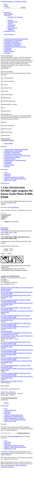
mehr (15, 232)
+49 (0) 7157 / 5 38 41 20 (8, 392)
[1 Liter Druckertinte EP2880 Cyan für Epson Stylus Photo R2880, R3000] (17, 309)
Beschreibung (4, 227)
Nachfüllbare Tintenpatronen (12, 152)
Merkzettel (11, 29)
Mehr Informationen (21, 465)
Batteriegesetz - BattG (10, 180)
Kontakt (6, 403)
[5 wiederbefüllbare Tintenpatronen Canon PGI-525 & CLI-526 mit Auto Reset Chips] (17, 334)
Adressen (10, 23)
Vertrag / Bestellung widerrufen (9, 398)
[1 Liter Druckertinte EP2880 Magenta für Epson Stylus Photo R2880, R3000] (17, 293)
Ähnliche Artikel (5, 287)
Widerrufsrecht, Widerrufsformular (13, 416)
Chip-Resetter (8, 162)
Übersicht (10, 20)
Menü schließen (8, 14)
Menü (5, 4)
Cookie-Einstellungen (10, 410)
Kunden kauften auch (16, 287)
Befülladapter (8, 163)
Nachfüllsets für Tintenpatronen (13, 154)
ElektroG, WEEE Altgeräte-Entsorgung (15, 178)
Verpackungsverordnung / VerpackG (14, 177)
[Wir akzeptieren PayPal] (5, 183)
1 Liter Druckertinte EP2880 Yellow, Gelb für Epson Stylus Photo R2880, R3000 (15, 327)
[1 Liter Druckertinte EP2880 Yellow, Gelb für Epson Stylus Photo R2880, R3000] (17, 325)
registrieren (20, 17)
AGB (5, 172)
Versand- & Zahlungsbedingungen (13, 415)
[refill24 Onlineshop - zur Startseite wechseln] (13, 1)
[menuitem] (18, 4)
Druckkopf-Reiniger (9, 158)
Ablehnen (3, 467)
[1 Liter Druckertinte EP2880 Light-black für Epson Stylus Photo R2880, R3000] (17, 301)
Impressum (7, 175)
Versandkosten (5, 453)
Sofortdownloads (12, 28)
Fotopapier (7, 166)
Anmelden (11, 17)
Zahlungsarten (12, 25)
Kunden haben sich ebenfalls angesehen (12, 381)
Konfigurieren (10, 467)
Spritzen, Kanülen (9, 165)
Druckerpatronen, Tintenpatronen (13, 151)
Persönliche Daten (13, 22)
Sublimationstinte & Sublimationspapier (15, 160)
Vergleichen (4, 216)
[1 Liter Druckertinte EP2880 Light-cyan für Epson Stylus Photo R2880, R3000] (17, 317)
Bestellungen (11, 26)
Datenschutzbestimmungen (15, 436)
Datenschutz (7, 174)
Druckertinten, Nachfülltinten (12, 157)
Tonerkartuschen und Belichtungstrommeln (16, 149)
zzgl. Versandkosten (13, 207)
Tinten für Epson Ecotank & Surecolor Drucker (17, 155)
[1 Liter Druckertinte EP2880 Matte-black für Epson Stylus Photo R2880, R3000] (17, 343)
